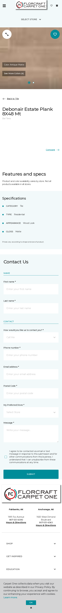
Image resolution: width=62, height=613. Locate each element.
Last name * (9, 301)
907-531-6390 (16, 519)
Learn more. (10, 597)
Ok (30, 602)
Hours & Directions (16, 522)
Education (13, 569)
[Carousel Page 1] (29, 82)
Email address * (11, 367)
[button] (31, 337)
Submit (31, 474)
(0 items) (57, 6)
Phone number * (11, 348)
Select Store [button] (29, 19)
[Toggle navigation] (4, 6)
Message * (8, 423)
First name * (9, 282)
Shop (9, 543)
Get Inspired (14, 556)
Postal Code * (10, 386)
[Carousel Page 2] (33, 82)
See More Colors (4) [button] (14, 73)
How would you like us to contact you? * (23, 330)
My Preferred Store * (13, 405)
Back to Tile (13, 98)
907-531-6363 (46, 522)
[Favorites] (51, 6)
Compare (50, 149)
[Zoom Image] (7, 34)
